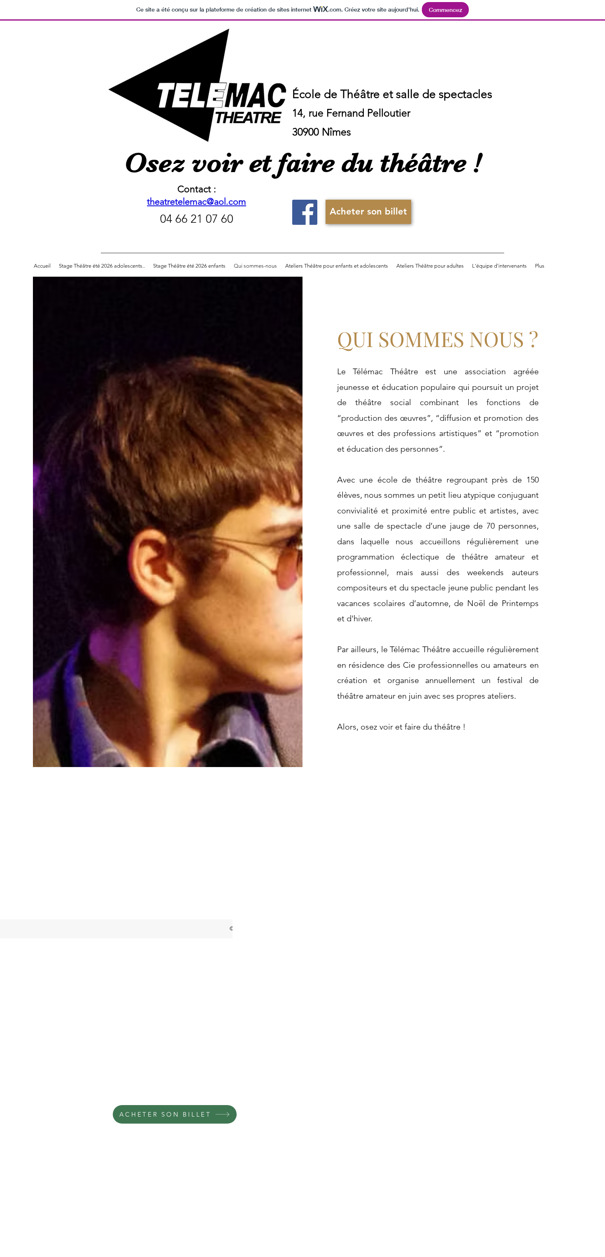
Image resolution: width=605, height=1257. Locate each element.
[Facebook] (304, 212)
